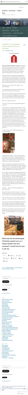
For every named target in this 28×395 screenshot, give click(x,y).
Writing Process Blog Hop (7, 340)
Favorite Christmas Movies (7, 312)
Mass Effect (4, 320)
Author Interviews (5, 301)
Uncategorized (5, 337)
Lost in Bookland (5, 349)
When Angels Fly (5, 353)
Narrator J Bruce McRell (7, 322)
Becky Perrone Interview (7, 302)
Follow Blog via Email (6, 276)
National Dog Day (5, 323)
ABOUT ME (9, 27)
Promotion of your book (7, 325)
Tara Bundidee (5, 346)
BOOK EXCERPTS (5, 30)
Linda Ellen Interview (6, 319)
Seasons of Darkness (6, 330)
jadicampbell (4, 356)
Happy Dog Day (5, 313)
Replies (12, 268)
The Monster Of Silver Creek (7, 334)
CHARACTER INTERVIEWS (18, 33)
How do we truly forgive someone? (9, 315)
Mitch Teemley (5, 345)
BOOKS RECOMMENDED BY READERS (9, 35)
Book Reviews (5, 303)
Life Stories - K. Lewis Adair (7, 357)
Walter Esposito (5, 352)
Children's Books (5, 306)
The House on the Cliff (6, 333)
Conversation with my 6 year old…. (9, 309)
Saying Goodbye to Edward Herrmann (9, 329)
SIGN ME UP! (5, 281)
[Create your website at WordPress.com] (14, 1)
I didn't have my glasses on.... (8, 350)
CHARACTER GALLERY (6, 33)
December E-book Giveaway (7, 310)
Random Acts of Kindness (7, 326)
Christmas (8, 268)
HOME (3, 27)
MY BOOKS (15, 27)
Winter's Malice (5, 339)
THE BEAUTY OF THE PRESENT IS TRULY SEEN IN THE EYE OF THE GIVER (11, 46)
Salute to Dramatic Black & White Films (10, 327)
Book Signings (5, 305)
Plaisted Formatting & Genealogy (8, 355)
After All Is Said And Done (7, 299)
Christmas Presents (9, 267)
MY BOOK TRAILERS (15, 30)
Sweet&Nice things (6, 348)
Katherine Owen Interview (7, 317)
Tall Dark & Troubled (6, 331)
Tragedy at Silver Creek (6, 336)
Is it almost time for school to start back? (10, 316)
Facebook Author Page (6, 293)
